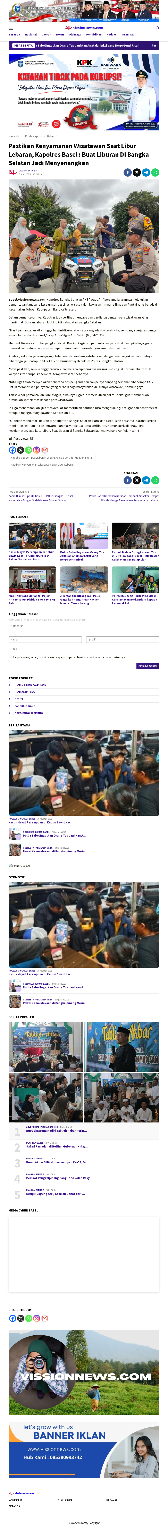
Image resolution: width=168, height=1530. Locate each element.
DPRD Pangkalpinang (29, 713)
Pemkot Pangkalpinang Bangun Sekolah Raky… (59, 1178)
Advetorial (32, 1127)
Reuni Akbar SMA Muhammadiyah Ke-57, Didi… (58, 1162)
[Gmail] (44, 450)
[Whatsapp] (28, 450)
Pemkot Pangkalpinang (31, 685)
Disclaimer (65, 1500)
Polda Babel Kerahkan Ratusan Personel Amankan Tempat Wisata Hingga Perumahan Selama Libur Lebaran (124, 496)
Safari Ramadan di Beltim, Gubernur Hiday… (57, 1146)
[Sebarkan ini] (128, 172)
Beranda (14, 1506)
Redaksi (111, 1500)
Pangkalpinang (25, 706)
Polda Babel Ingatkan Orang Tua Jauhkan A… (54, 835)
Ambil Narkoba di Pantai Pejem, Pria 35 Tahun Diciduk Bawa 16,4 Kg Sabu (32, 599)
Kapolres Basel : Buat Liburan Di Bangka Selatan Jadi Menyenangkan (52, 457)
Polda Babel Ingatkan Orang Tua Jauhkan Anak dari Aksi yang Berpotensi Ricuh (82, 555)
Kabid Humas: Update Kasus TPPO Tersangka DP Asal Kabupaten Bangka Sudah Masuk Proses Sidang (41, 496)
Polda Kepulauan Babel (22, 818)
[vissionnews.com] (84, 27)
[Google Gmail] (44, 1318)
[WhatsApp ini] (155, 172)
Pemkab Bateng (25, 692)
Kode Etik (15, 1500)
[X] (20, 450)
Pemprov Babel (34, 1142)
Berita (19, 699)
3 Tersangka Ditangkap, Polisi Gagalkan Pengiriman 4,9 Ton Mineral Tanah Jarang (80, 599)
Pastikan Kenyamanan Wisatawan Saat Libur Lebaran (42, 464)
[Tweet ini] (137, 172)
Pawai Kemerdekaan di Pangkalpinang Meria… (55, 851)
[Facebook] (12, 450)
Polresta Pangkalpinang (38, 847)
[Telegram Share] (146, 172)
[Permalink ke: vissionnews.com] (13, 172)
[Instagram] (36, 450)
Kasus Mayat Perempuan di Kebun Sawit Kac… (41, 822)
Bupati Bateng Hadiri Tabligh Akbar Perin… (56, 1131)
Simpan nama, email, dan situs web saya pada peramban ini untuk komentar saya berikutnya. (69, 657)
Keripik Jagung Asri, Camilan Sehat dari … (55, 1194)
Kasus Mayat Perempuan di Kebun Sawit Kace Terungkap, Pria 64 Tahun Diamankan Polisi (31, 555)
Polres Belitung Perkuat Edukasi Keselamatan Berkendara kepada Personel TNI (134, 599)
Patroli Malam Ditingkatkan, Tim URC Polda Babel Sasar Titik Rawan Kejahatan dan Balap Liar (135, 555)
